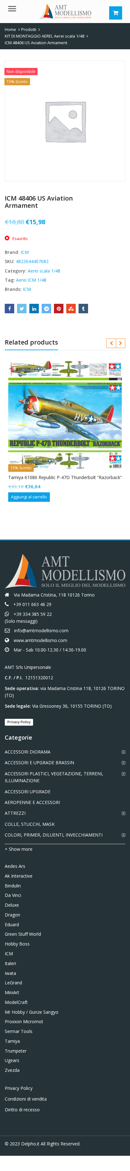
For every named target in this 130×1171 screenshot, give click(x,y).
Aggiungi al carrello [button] (29, 497)
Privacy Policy (19, 722)
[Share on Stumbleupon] (71, 308)
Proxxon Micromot (24, 1021)
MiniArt (12, 992)
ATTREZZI (15, 813)
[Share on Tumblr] (83, 308)
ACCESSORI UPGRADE (27, 792)
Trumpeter (16, 1051)
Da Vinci (13, 895)
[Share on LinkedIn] (34, 308)
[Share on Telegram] (46, 308)
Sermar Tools (18, 1031)
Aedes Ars (15, 866)
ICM (25, 252)
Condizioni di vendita (26, 1099)
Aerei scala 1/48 (44, 271)
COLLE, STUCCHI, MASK (30, 824)
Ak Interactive (18, 876)
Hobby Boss (17, 944)
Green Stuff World (23, 934)
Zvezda (12, 1070)
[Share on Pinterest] (58, 308)
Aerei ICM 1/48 (31, 280)
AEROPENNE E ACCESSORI (32, 802)
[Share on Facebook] (9, 308)
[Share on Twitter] (22, 308)
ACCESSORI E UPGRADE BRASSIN (39, 763)
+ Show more (18, 849)
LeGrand (13, 983)
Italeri (10, 963)
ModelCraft (16, 1002)
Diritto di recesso (22, 1110)
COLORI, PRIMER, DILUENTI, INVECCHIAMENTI (54, 835)
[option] (65, 121)
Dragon (12, 915)
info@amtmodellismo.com (41, 631)
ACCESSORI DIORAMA (27, 752)
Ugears (12, 1060)
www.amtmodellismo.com (40, 640)
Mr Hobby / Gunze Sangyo (31, 1012)
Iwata (10, 973)
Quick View (68, 477)
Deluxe (12, 905)
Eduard (12, 925)
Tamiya (12, 1041)
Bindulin (13, 886)
